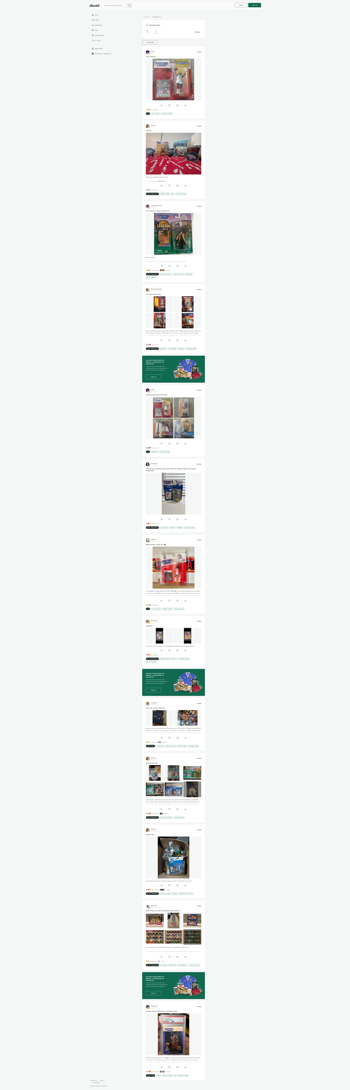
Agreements (93, 1080)
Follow (197, 32)
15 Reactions (153, 961)
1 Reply (162, 961)
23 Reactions (155, 605)
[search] (129, 5)
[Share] (185, 105)
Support (102, 1080)
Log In (241, 5)
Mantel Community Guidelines (98, 1086)
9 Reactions (153, 742)
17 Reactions (155, 270)
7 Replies (167, 889)
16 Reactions (155, 448)
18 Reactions (155, 344)
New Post (151, 42)
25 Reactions (155, 889)
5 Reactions (155, 190)
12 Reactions (155, 523)
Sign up (254, 5)
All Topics (147, 17)
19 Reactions (155, 655)
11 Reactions (155, 109)
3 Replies (167, 270)
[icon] (161, 105)
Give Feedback (96, 1082)
